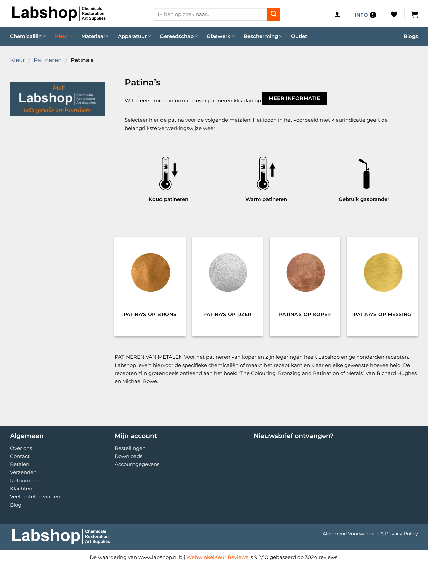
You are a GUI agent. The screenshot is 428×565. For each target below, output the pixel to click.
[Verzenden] (273, 14)
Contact (20, 456)
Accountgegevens (137, 464)
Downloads (128, 456)
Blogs (411, 36)
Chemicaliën (26, 36)
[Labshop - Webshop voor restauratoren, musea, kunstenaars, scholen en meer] (77, 13)
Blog (15, 505)
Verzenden (23, 472)
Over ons (21, 448)
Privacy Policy (401, 533)
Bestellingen (130, 448)
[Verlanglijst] (394, 14)
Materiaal (93, 36)
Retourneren (26, 480)
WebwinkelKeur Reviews (217, 557)
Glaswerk (219, 36)
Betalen (19, 464)
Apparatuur (132, 36)
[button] (337, 14)
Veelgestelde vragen (35, 496)
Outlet (299, 36)
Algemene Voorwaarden (351, 533)
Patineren (48, 59)
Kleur (61, 36)
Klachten (21, 488)
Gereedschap (177, 36)
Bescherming (261, 36)
